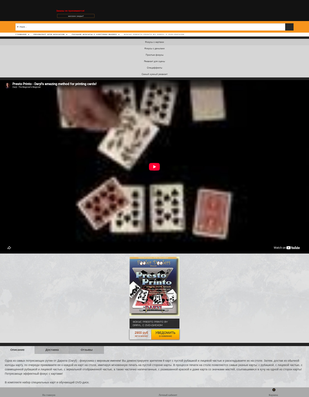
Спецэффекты (154, 68)
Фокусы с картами (154, 42)
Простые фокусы (155, 55)
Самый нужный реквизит (155, 74)
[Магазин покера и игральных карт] (13, 11)
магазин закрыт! (76, 16)
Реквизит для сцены (154, 61)
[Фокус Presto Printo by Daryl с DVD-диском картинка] (154, 315)
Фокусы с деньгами (154, 48)
